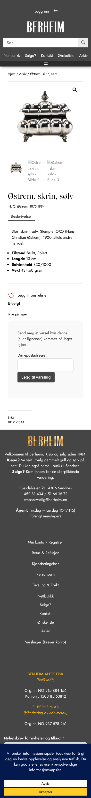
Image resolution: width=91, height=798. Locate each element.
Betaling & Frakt (46, 585)
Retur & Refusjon (45, 553)
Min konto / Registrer (45, 542)
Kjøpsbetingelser (45, 564)
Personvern (45, 574)
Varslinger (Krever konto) (45, 642)
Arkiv (22, 73)
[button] (74, 89)
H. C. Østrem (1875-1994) (27, 206)
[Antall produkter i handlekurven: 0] (55, 11)
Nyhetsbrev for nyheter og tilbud (32, 738)
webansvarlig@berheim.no (45, 499)
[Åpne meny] (46, 64)
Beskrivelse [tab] (20, 216)
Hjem (12, 73)
